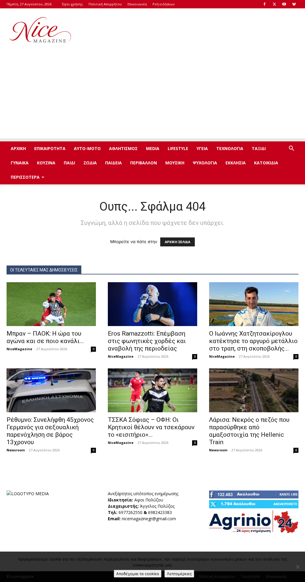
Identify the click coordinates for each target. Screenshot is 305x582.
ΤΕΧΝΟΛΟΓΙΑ (229, 148)
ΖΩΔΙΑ (90, 163)
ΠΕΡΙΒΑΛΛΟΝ (143, 163)
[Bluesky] (294, 4)
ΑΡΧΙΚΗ (18, 148)
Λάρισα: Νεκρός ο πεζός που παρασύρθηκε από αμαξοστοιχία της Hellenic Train (249, 431)
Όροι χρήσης (72, 4)
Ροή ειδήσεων (163, 4)
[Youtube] (284, 4)
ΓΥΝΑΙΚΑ (20, 163)
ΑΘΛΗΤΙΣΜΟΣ (123, 148)
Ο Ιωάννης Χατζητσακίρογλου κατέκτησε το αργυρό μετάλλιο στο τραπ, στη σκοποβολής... (253, 341)
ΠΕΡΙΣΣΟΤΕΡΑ (25, 177)
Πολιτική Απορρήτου (105, 4)
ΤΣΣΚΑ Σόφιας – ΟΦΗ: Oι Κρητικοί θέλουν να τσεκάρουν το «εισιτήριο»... (151, 427)
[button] (291, 149)
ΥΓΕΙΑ (202, 148)
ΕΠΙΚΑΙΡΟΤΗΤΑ (50, 148)
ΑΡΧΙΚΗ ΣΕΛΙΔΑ (177, 242)
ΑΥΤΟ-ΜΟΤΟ (87, 148)
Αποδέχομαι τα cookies (137, 573)
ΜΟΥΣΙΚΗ (174, 163)
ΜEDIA (152, 148)
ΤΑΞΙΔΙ (259, 148)
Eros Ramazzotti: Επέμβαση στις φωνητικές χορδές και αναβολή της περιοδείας (147, 341)
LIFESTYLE (178, 148)
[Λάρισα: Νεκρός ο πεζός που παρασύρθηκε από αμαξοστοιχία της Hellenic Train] (253, 390)
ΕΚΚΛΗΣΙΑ (235, 163)
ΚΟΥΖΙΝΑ (46, 163)
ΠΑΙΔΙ (69, 163)
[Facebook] (264, 4)
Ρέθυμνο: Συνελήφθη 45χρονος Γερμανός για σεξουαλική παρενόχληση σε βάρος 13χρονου (50, 431)
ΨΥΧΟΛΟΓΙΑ (205, 163)
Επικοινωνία (137, 4)
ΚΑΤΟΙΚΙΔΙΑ (266, 163)
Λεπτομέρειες (179, 573)
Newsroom (16, 450)
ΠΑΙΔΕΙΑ (113, 163)
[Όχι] (298, 567)
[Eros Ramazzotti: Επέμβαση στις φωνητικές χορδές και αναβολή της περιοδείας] (152, 304)
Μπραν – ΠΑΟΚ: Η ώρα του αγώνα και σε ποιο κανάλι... (45, 337)
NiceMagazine (19, 349)
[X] (274, 4)
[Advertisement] (190, 30)
